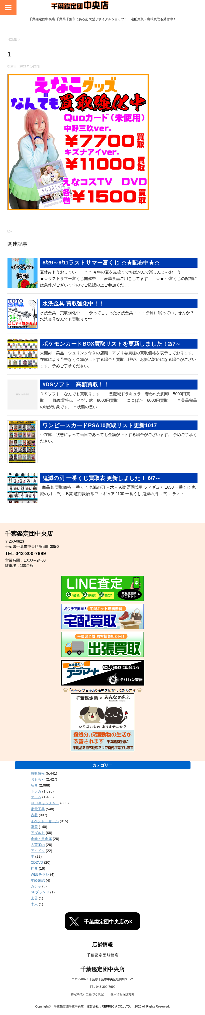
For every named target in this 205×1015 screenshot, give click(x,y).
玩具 (34, 785)
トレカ (36, 791)
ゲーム (36, 797)
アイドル (38, 851)
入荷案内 (38, 845)
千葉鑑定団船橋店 (102, 955)
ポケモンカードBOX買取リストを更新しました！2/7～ (111, 344)
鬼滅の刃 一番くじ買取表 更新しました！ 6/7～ (101, 478)
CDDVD (37, 862)
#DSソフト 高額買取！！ (75, 384)
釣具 (34, 868)
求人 (34, 904)
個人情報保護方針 (122, 994)
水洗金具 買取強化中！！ (73, 303)
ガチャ (36, 886)
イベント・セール (45, 821)
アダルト (38, 833)
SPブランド (40, 892)
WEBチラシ (40, 874)
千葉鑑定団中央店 (102, 969)
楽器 (34, 898)
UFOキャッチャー (45, 803)
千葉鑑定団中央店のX (108, 921)
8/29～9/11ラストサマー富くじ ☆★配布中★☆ (101, 262)
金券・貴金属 (41, 839)
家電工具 (38, 809)
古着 (34, 815)
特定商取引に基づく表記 (87, 994)
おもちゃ (38, 779)
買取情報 (38, 773)
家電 (34, 827)
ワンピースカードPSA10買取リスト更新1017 (99, 425)
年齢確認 (38, 880)
